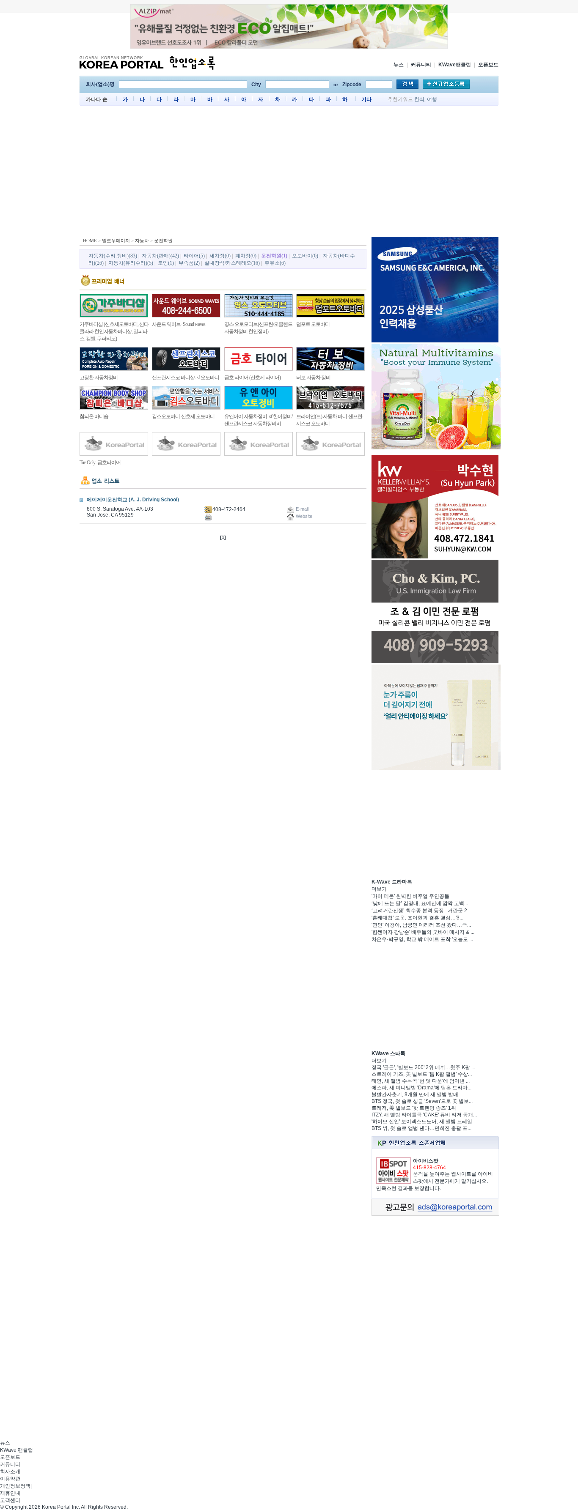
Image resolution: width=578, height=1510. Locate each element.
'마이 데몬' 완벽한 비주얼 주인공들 (410, 896)
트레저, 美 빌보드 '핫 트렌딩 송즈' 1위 (414, 1108)
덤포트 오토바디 (313, 324)
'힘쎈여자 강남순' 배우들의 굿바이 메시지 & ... (423, 932)
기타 (366, 99)
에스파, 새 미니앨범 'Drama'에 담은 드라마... (421, 1088)
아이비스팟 (425, 1161)
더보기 (379, 889)
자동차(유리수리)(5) (130, 263)
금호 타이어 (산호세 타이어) (252, 377)
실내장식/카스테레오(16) (232, 263)
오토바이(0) (305, 256)
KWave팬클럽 (454, 65)
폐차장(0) (245, 256)
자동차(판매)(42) (160, 256)
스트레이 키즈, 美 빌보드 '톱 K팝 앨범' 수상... (422, 1074)
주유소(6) (275, 263)
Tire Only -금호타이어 (100, 462)
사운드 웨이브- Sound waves (178, 324)
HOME (90, 240)
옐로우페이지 (116, 240)
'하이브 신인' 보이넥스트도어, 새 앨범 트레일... (424, 1121)
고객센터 (10, 1500)
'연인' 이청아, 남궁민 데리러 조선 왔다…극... (421, 925)
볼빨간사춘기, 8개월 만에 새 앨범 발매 (415, 1094)
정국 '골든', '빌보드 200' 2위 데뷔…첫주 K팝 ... (423, 1067)
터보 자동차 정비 (313, 377)
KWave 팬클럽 (16, 1450)
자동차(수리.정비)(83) (112, 256)
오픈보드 (488, 65)
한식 (419, 99)
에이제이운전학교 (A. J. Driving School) (133, 500)
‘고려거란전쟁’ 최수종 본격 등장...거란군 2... (421, 911)
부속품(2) (189, 263)
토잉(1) (166, 263)
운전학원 (163, 240)
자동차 (142, 240)
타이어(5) (194, 256)
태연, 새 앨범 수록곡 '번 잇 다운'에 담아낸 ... (421, 1081)
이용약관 (10, 1479)
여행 (432, 99)
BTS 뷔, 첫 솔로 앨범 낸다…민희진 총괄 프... (421, 1128)
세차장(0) (220, 256)
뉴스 (399, 65)
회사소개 (10, 1471)
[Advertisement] (289, 173)
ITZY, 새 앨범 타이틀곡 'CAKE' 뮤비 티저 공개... (424, 1115)
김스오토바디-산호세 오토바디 (183, 416)
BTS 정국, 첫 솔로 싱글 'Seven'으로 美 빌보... (422, 1101)
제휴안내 (10, 1493)
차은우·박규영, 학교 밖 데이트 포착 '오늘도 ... (422, 939)
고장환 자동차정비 (99, 377)
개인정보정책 (15, 1486)
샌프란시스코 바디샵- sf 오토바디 (185, 377)
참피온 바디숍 (94, 416)
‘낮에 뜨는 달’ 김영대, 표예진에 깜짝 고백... (420, 903)
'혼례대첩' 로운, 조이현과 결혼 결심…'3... (417, 918)
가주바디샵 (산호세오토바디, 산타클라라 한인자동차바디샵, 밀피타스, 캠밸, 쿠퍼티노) (114, 331)
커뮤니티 (421, 65)
